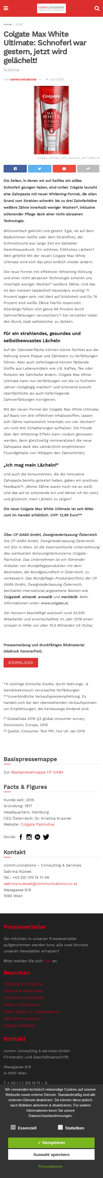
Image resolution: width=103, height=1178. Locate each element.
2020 (19, 24)
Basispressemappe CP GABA (37, 772)
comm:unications (23, 79)
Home (8, 24)
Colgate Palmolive (37, 824)
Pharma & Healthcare (23, 991)
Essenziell (27, 1128)
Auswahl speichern (51, 1154)
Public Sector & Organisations (31, 1011)
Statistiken (74, 1128)
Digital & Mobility (19, 1025)
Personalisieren (50, 1166)
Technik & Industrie (21, 1018)
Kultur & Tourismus (22, 1004)
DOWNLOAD (20, 662)
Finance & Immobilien (24, 997)
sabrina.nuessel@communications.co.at (40, 883)
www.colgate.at (54, 603)
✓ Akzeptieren (51, 1142)
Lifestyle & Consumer (23, 984)
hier (47, 961)
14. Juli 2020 (54, 79)
